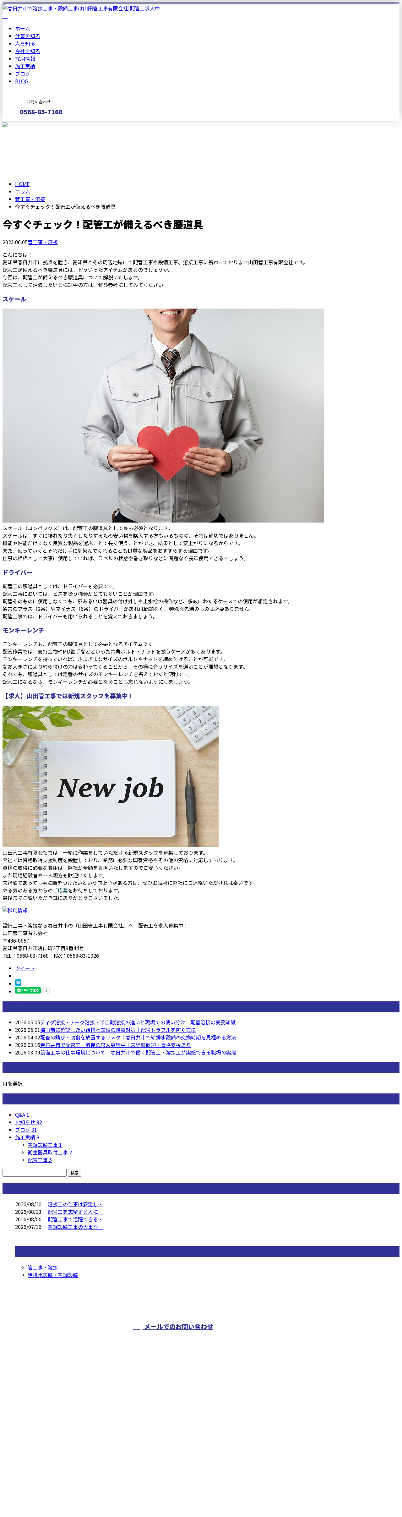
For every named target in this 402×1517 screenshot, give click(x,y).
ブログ (22, 73)
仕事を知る (27, 36)
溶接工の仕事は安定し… (75, 1204)
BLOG (21, 81)
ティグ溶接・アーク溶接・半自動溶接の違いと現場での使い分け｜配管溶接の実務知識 (138, 1022)
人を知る (25, 43)
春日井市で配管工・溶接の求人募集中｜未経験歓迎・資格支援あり (115, 1045)
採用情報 (25, 58)
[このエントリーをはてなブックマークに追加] (18, 983)
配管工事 (40, 1160)
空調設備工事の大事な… (75, 1226)
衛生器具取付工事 (50, 1152)
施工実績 (25, 66)
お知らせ (28, 1122)
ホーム (22, 28)
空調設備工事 (45, 1144)
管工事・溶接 (30, 199)
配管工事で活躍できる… (75, 1219)
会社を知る (27, 51)
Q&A (22, 1114)
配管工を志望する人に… (75, 1211)
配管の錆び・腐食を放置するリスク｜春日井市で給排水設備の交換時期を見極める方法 (138, 1037)
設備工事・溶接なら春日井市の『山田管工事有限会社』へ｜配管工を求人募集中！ (95, 1495)
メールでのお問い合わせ (178, 1326)
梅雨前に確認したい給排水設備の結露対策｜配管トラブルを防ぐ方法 (118, 1029)
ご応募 (60, 890)
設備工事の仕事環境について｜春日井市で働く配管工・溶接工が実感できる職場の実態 (138, 1052)
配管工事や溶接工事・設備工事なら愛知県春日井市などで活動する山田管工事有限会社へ (325, 1342)
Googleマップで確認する (33, 1458)
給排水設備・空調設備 (53, 1275)
